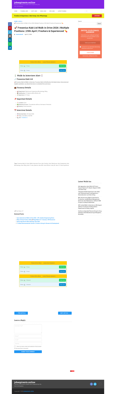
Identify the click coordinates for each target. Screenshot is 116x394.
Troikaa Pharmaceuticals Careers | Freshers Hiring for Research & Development (38, 223)
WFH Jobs (52, 11)
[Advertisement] (43, 48)
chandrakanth (19, 34)
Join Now (97, 15)
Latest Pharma (62, 11)
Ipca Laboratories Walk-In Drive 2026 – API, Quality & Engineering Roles (35, 218)
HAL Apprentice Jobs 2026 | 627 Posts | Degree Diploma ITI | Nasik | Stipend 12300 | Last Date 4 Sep (89, 188)
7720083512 (24, 117)
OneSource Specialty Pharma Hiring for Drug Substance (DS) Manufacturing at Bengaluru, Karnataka (90, 212)
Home (15, 11)
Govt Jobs (34, 11)
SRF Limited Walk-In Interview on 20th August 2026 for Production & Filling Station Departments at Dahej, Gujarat (90, 206)
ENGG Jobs (43, 11)
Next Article (64, 313)
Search (80, 21)
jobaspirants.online (24, 2)
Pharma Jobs (24, 11)
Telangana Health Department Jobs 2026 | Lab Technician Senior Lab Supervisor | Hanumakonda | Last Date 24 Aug (89, 193)
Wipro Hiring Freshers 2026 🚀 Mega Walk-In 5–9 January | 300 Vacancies (36, 219)
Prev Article (22, 313)
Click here (62, 66)
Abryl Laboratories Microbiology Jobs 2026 (28, 221)
